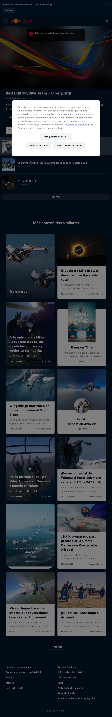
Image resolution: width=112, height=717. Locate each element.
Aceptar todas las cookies (69, 145)
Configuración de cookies (56, 137)
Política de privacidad (77, 124)
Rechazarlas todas (39, 145)
